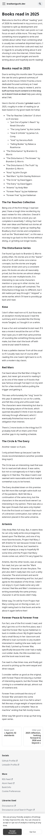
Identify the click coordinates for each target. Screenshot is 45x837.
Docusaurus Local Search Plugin (17, 809)
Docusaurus (8, 805)
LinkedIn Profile (9, 764)
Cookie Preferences (11, 791)
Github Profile (8, 760)
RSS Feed (6, 779)
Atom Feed (7, 783)
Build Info (6, 787)
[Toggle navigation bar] (4, 4)
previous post (35, 23)
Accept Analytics (12, 832)
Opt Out (33, 832)
